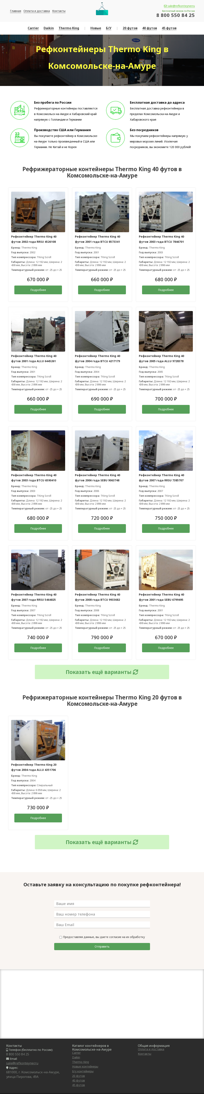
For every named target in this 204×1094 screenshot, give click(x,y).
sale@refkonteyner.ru (181, 6)
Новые (95, 28)
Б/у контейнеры (83, 1071)
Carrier (33, 28)
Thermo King (69, 28)
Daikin (49, 28)
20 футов (130, 28)
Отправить (102, 946)
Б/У (108, 28)
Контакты (59, 11)
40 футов (149, 28)
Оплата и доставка (37, 11)
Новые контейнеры (85, 1066)
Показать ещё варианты (99, 672)
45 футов (169, 28)
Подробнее (38, 290)
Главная (15, 11)
